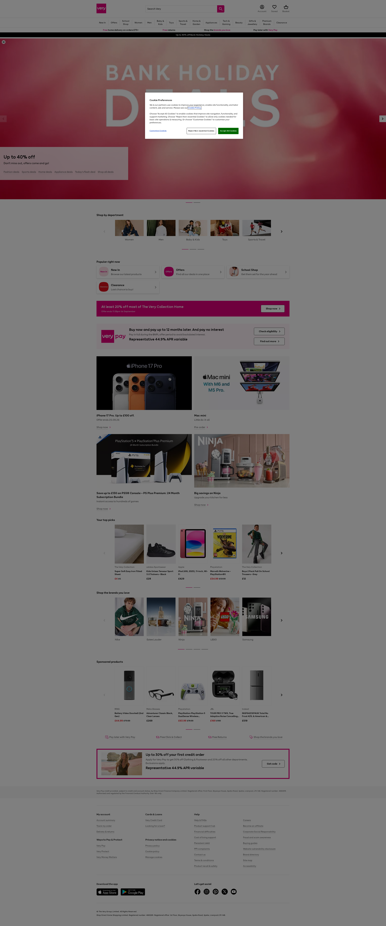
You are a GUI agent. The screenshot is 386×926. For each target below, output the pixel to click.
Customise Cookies (158, 130)
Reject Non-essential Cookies (201, 131)
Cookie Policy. (194, 107)
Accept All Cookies (228, 131)
